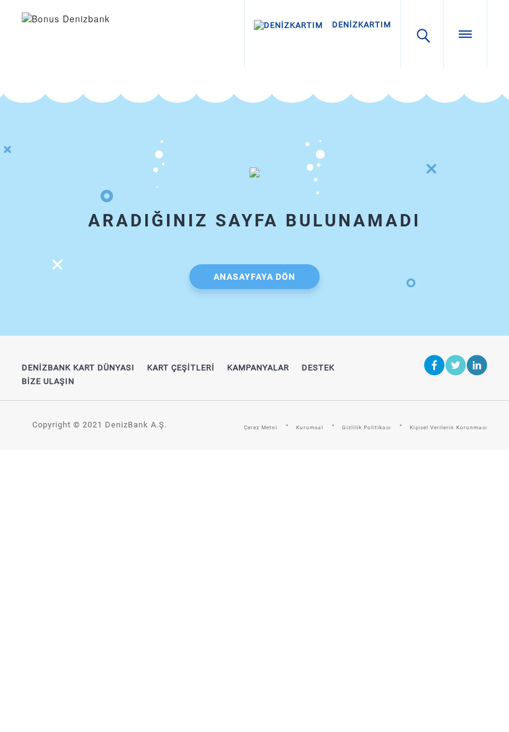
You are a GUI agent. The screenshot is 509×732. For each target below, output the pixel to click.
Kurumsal (309, 427)
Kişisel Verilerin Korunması (448, 427)
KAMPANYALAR (258, 367)
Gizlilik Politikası (366, 427)
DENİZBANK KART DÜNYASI (78, 367)
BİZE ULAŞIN (48, 381)
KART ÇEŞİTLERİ (181, 367)
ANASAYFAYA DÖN (254, 277)
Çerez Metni (260, 427)
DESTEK (318, 367)
